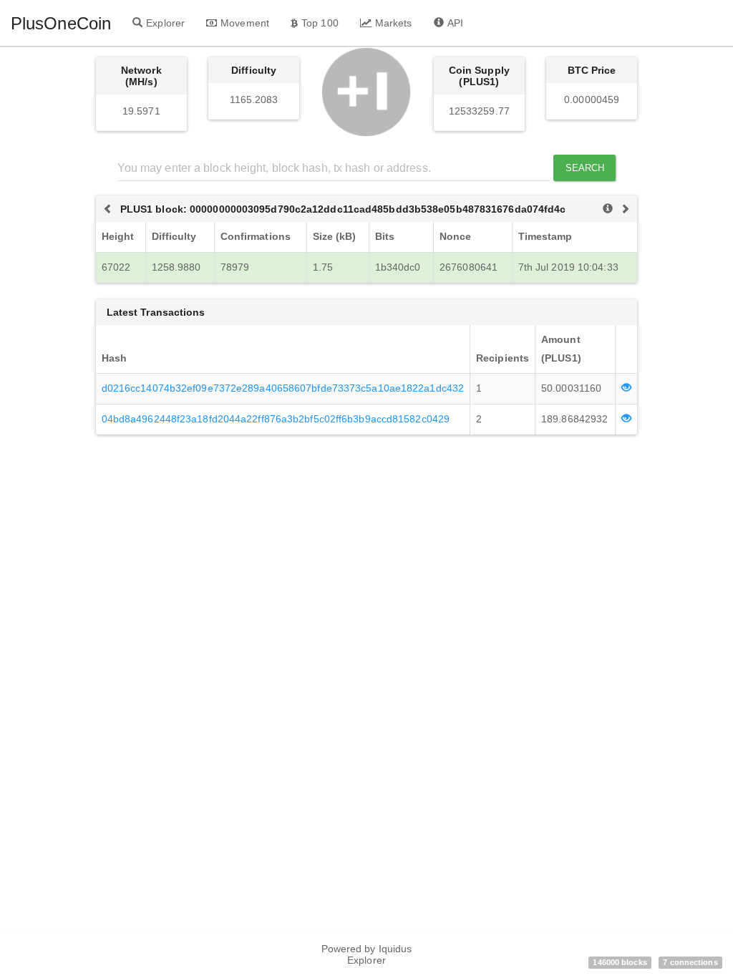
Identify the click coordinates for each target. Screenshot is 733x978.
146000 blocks (619, 962)
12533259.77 (479, 111)
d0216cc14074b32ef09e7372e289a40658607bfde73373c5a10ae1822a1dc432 (283, 388)
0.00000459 (591, 99)
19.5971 (141, 111)
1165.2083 (254, 99)
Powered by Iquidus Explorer (366, 954)
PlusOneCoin (61, 23)
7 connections (690, 962)
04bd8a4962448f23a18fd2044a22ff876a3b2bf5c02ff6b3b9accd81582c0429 (276, 419)
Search (585, 168)
